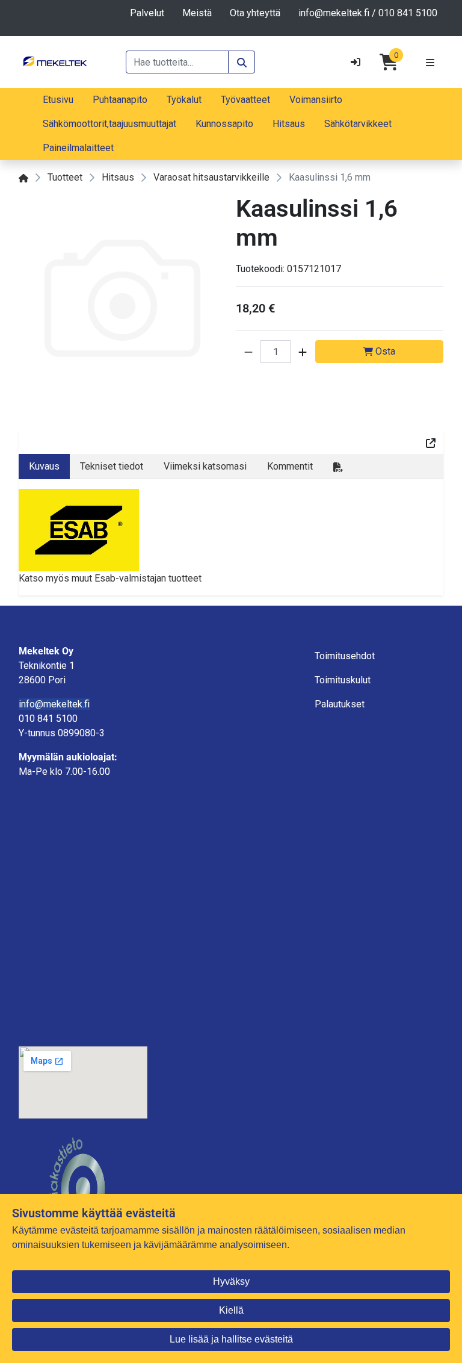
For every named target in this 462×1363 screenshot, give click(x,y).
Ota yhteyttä (255, 13)
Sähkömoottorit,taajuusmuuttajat (109, 123)
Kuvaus (44, 466)
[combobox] (177, 62)
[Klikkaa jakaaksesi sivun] (430, 442)
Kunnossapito (224, 123)
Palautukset (340, 704)
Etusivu (58, 99)
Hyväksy (231, 1281)
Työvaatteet (245, 99)
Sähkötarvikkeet (358, 123)
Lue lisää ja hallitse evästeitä (231, 1339)
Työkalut (184, 99)
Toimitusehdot (345, 656)
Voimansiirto (315, 99)
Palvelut (147, 13)
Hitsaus (289, 123)
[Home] (23, 177)
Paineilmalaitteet (78, 148)
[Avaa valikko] (430, 62)
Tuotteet (65, 177)
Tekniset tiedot (111, 466)
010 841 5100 (407, 13)
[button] (248, 351)
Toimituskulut (343, 680)
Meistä (197, 13)
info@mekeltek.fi (333, 13)
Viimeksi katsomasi (205, 466)
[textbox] (83, 718)
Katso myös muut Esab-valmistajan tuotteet (110, 578)
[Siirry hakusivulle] (241, 62)
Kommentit (290, 466)
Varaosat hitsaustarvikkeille (211, 177)
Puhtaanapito (120, 99)
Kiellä (231, 1310)
